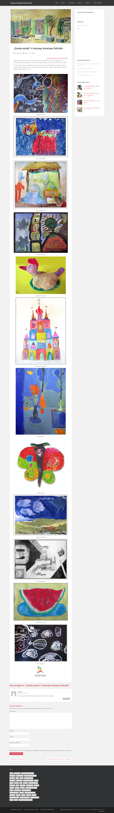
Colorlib (94, 809)
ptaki (17, 785)
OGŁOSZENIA (71, 3)
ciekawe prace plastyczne (27, 773)
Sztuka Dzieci (18, 790)
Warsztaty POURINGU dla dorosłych (87, 72)
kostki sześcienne (29, 778)
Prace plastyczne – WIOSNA (31, 809)
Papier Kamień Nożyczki (21, 3)
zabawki (34, 795)
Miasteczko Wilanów (28, 780)
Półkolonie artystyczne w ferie (85, 75)
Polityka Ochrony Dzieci (47, 809)
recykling (36, 785)
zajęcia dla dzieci (35, 797)
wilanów (18, 795)
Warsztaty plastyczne (30, 792)
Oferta (62, 3)
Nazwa (11, 731)
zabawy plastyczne (24, 797)
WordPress (102, 811)
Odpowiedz (66, 698)
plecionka (12, 785)
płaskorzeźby (30, 785)
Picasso (16, 783)
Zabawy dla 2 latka (16, 809)
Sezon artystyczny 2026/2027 (85, 68)
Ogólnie (33, 53)
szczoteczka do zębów (31, 787)
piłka (21, 783)
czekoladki (12, 775)
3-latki (11, 773)
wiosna (23, 795)
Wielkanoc (12, 795)
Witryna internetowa (14, 742)
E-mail (11, 737)
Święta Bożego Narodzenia (25, 800)
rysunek (12, 787)
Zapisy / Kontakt (97, 3)
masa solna (19, 780)
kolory (21, 778)
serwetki (17, 787)
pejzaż (11, 783)
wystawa (29, 795)
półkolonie (22, 785)
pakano (26, 53)
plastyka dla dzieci (33, 783)
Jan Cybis (12, 778)
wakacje (21, 792)
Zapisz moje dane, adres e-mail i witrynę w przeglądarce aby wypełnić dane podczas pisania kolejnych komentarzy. (40, 750)
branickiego (17, 773)
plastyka (25, 783)
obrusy (36, 780)
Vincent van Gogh (14, 792)
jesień (17, 778)
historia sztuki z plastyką (30, 775)
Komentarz (12, 711)
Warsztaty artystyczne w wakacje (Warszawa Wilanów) (89, 64)
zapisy (11, 800)
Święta (16, 800)
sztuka (11, 790)
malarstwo (12, 780)
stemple (22, 787)
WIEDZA (87, 3)
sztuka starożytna (26, 790)
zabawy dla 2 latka (14, 797)
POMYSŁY (79, 3)
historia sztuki (20, 775)
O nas (56, 3)
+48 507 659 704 (84, 25)
